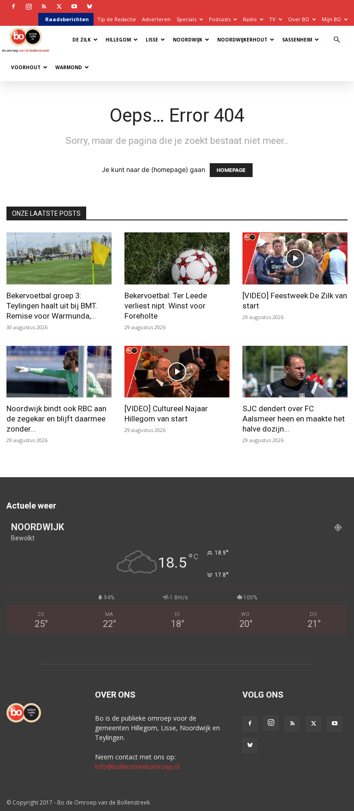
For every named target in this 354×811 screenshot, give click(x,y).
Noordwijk (187, 39)
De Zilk (81, 39)
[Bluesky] (89, 6)
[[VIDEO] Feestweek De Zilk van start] (295, 258)
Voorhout (26, 67)
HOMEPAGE (231, 170)
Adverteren (156, 19)
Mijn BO (331, 19)
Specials (186, 19)
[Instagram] (28, 6)
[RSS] (44, 6)
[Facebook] (13, 6)
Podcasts (219, 19)
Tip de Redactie (116, 19)
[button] (336, 40)
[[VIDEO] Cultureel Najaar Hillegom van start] (177, 372)
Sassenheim (297, 39)
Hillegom (118, 39)
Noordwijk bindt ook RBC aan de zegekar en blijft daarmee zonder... (56, 418)
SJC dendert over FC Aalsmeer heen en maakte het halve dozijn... (293, 418)
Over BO (298, 19)
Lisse (152, 39)
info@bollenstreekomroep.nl (137, 766)
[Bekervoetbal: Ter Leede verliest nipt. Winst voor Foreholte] (177, 258)
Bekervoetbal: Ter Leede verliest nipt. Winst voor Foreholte (165, 305)
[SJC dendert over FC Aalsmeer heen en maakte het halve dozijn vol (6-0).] (295, 372)
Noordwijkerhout (242, 39)
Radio (250, 19)
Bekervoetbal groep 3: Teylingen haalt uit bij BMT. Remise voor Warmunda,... (51, 305)
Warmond (68, 67)
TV (272, 19)
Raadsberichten (67, 19)
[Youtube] (74, 6)
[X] (59, 6)
